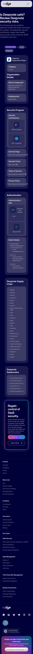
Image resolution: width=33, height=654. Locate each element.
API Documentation (8, 494)
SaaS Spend (6, 563)
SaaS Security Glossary (9, 488)
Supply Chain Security (9, 578)
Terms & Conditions (8, 522)
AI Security (6, 568)
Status (4, 473)
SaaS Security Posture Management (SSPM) (15, 542)
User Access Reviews (9, 591)
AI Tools (22, 47)
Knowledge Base (7, 491)
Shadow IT (6, 560)
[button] (28, 4)
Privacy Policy (7, 525)
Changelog (6, 467)
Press (4, 509)
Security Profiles (7, 486)
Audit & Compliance (8, 544)
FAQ (4, 483)
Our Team (5, 507)
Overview (5, 465)
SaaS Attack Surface (9, 547)
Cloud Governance (8, 565)
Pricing (5, 470)
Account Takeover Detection (11, 550)
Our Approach (7, 504)
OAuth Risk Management (10, 581)
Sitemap (5, 528)
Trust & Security (7, 519)
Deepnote (9, 51)
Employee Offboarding (9, 594)
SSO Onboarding (7, 596)
